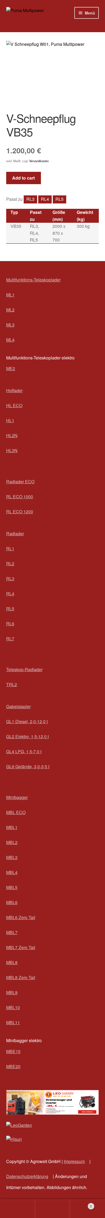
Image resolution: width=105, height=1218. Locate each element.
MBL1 (12, 827)
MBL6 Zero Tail (20, 917)
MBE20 (13, 1066)
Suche (52, 1209)
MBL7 (12, 932)
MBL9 (12, 992)
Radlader (15, 533)
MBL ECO (16, 812)
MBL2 (12, 842)
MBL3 (12, 857)
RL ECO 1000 (19, 496)
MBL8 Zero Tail (20, 977)
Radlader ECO (20, 481)
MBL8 (12, 962)
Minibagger (17, 797)
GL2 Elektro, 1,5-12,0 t (27, 736)
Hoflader (14, 390)
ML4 (10, 340)
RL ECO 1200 (19, 511)
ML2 (10, 310)
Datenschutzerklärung (27, 1176)
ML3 (10, 325)
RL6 (10, 624)
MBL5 (12, 887)
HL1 (10, 420)
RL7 (10, 639)
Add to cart (23, 178)
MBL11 (13, 1022)
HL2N (12, 435)
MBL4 (12, 872)
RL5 (59, 199)
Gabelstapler (18, 706)
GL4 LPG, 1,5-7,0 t (23, 751)
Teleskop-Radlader (24, 669)
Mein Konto (17, 1209)
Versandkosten (39, 161)
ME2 (10, 368)
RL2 (10, 563)
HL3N (12, 450)
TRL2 (11, 684)
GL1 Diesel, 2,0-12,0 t (27, 721)
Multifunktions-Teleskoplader (33, 280)
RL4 (45, 199)
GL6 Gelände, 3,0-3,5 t (27, 766)
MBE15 (13, 1051)
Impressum (74, 1161)
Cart (81, 1204)
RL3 (30, 199)
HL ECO (14, 405)
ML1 (10, 295)
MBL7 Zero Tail (20, 947)
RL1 (10, 548)
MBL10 (13, 1007)
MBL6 (12, 902)
